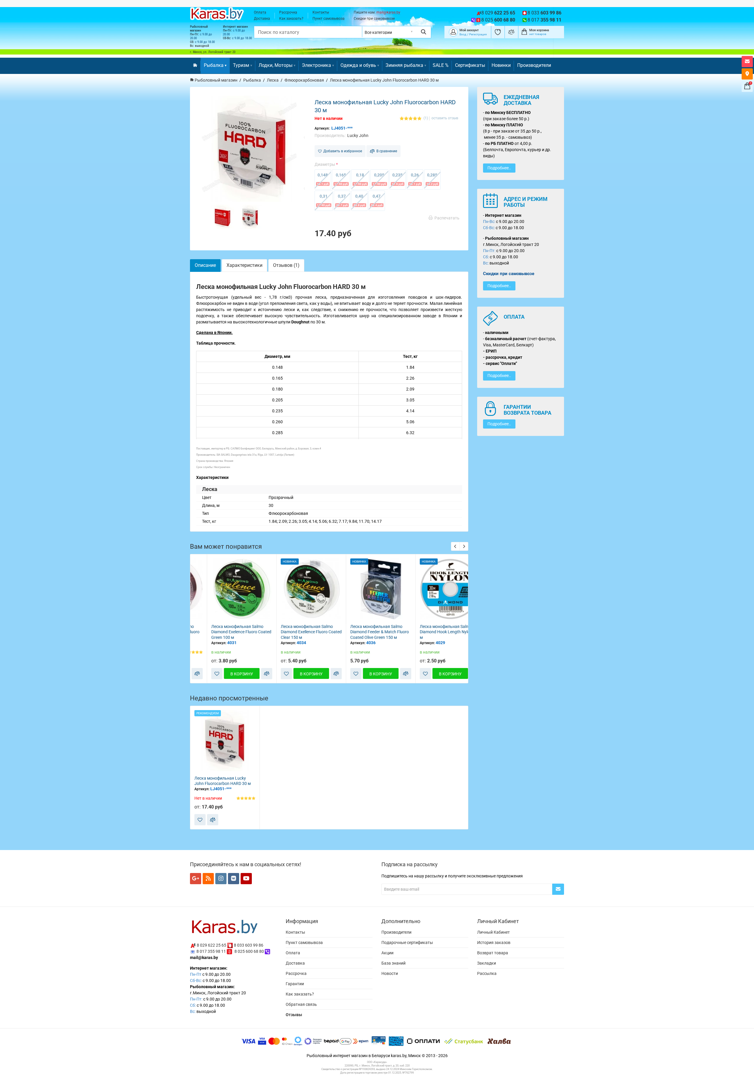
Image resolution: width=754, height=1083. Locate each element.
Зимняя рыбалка (404, 65)
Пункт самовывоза (328, 18)
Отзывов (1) (286, 265)
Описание (205, 265)
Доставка (262, 18)
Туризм (241, 65)
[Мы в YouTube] (246, 878)
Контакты (320, 12)
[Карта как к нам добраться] (747, 74)
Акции (387, 952)
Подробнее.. (499, 168)
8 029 (498, 13)
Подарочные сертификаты (407, 942)
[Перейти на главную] (195, 66)
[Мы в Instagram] (220, 878)
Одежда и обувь (358, 65)
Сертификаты (470, 65)
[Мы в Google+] (195, 878)
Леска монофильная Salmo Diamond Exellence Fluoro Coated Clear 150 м (294, 632)
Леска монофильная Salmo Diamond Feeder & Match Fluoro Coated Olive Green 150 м (362, 632)
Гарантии (295, 983)
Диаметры (325, 164)
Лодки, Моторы (275, 65)
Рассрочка (288, 12)
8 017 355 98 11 (211, 951)
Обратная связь (301, 1004)
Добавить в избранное (342, 151)
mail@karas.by (388, 12)
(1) (426, 118)
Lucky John (357, 135)
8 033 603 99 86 (248, 945)
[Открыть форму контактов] (747, 61)
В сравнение (386, 151)
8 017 (544, 20)
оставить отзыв (444, 118)
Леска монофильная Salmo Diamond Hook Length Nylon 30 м (432, 632)
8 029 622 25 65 (211, 945)
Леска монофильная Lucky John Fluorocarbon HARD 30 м (222, 781)
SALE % (441, 65)
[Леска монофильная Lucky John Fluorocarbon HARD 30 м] (252, 149)
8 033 (544, 13)
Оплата (260, 12)
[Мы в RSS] (208, 878)
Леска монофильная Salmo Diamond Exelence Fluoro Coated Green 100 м (224, 632)
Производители (534, 65)
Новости (389, 973)
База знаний (393, 963)
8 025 (498, 20)
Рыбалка (214, 65)
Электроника (316, 65)
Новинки (501, 65)
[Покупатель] (453, 31)
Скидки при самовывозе (374, 18)
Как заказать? (291, 18)
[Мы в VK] (233, 878)
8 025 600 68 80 (249, 951)
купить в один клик (225, 614)
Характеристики (244, 265)
